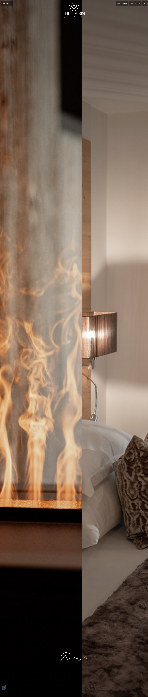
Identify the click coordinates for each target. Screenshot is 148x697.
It (144, 3)
